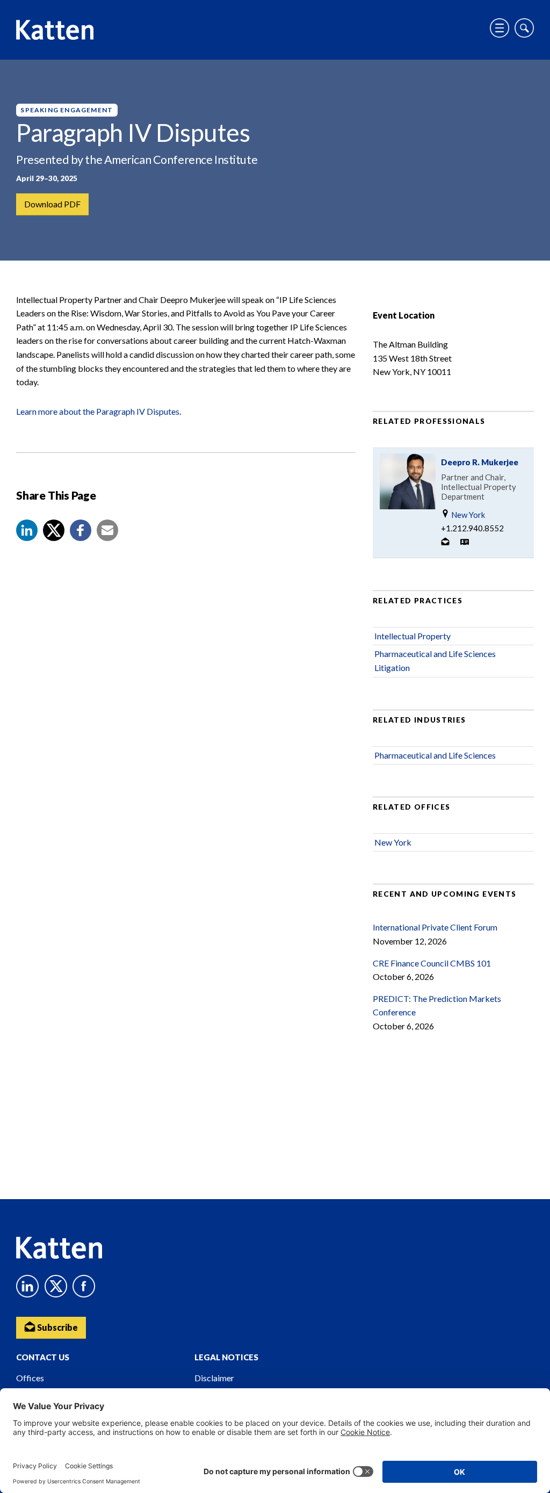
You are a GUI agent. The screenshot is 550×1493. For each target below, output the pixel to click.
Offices (30, 1378)
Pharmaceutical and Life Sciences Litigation (435, 660)
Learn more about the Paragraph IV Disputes (97, 411)
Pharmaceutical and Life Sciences (435, 755)
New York (467, 515)
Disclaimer (214, 1378)
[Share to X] (53, 530)
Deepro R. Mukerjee (479, 462)
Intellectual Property (412, 636)
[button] (27, 530)
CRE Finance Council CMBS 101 (432, 963)
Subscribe (56, 1327)
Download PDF (52, 204)
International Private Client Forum (435, 927)
